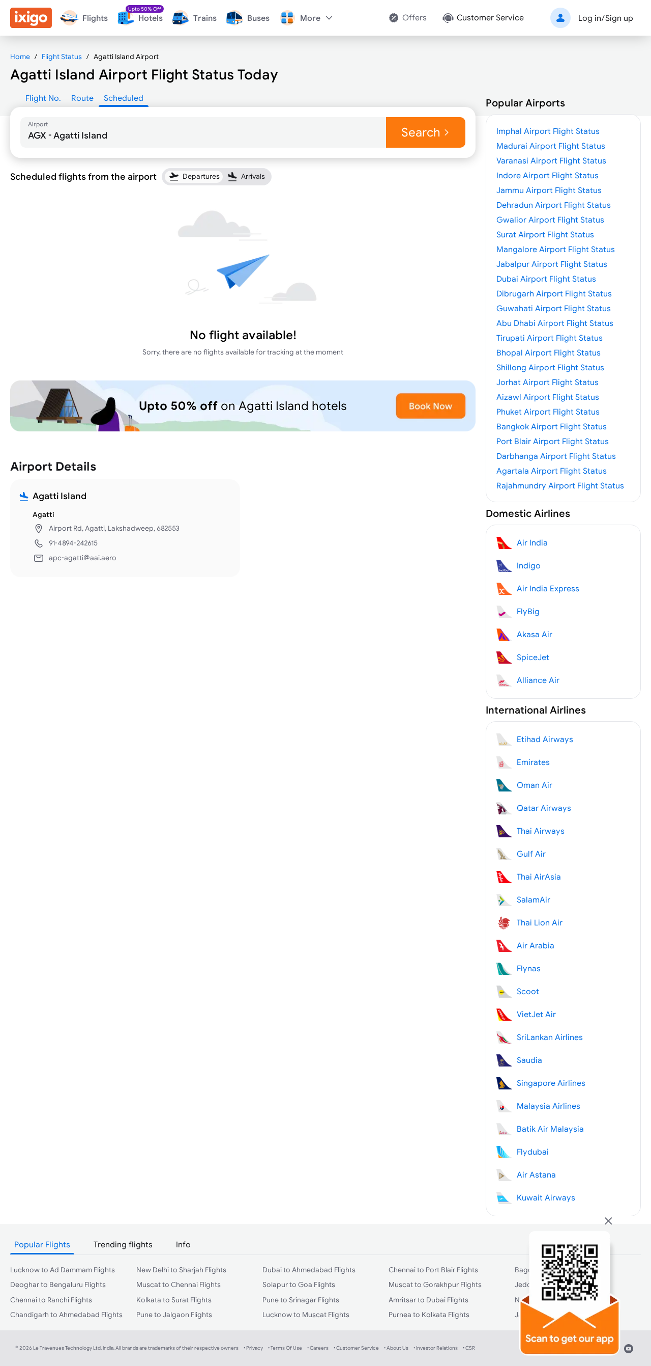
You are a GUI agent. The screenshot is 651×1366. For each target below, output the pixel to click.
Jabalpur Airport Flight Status (551, 263)
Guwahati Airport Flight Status (553, 308)
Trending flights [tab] (123, 1244)
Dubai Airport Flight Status (546, 278)
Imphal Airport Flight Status (548, 130)
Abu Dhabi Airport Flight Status (554, 322)
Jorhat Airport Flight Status (547, 382)
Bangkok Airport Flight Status (551, 426)
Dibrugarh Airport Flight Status (554, 293)
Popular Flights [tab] (42, 1244)
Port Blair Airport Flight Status (552, 441)
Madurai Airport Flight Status (550, 145)
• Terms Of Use (285, 1348)
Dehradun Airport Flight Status (553, 204)
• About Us (396, 1348)
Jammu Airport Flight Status (549, 190)
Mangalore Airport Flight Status (555, 249)
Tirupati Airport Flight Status (549, 337)
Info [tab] (183, 1244)
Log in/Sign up (605, 17)
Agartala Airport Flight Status (551, 470)
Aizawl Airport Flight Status (547, 396)
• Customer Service (356, 1348)
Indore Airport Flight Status (547, 175)
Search (420, 132)
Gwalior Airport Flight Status (550, 219)
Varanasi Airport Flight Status (551, 160)
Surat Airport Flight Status (545, 234)
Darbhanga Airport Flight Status (556, 455)
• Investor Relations (435, 1348)
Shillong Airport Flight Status (550, 367)
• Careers (318, 1348)
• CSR (469, 1348)
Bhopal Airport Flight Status (548, 352)
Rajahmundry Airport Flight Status (560, 485)
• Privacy (253, 1348)
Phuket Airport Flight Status (548, 411)
